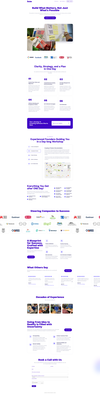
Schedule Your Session (50, 17)
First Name (33, 366)
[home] (29, 1)
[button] (56, 1)
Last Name (51, 366)
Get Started (68, 270)
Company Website (34, 378)
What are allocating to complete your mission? (38, 375)
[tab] (34, 146)
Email (32, 369)
